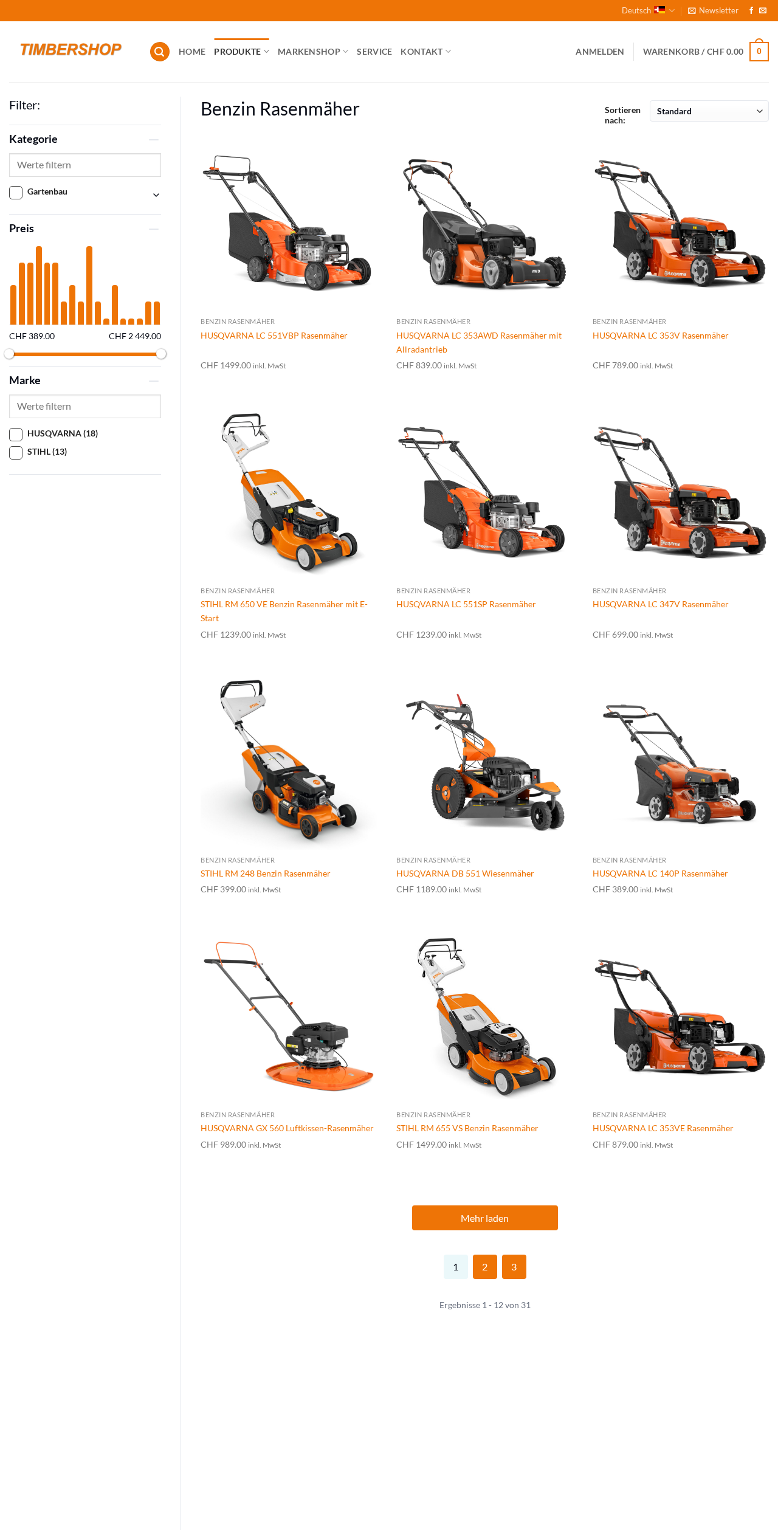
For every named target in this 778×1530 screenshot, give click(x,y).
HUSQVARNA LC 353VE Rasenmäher (663, 1128)
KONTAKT (421, 51)
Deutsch (636, 10)
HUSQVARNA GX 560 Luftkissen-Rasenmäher (287, 1128)
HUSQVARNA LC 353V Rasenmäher (661, 335)
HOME (192, 51)
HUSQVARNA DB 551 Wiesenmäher (465, 873)
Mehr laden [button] (485, 1218)
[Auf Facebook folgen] (751, 11)
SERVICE (374, 51)
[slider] (9, 354)
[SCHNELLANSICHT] (289, 223)
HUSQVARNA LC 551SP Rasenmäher (466, 604)
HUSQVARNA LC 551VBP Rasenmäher (274, 335)
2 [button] (484, 1266)
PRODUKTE (237, 51)
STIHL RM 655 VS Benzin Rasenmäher (467, 1128)
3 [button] (514, 1266)
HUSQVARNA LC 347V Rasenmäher (661, 604)
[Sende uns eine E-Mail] (762, 11)
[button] (713, 10)
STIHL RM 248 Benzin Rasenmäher (266, 873)
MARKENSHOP (309, 51)
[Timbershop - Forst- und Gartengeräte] (70, 52)
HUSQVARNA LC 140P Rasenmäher (660, 873)
